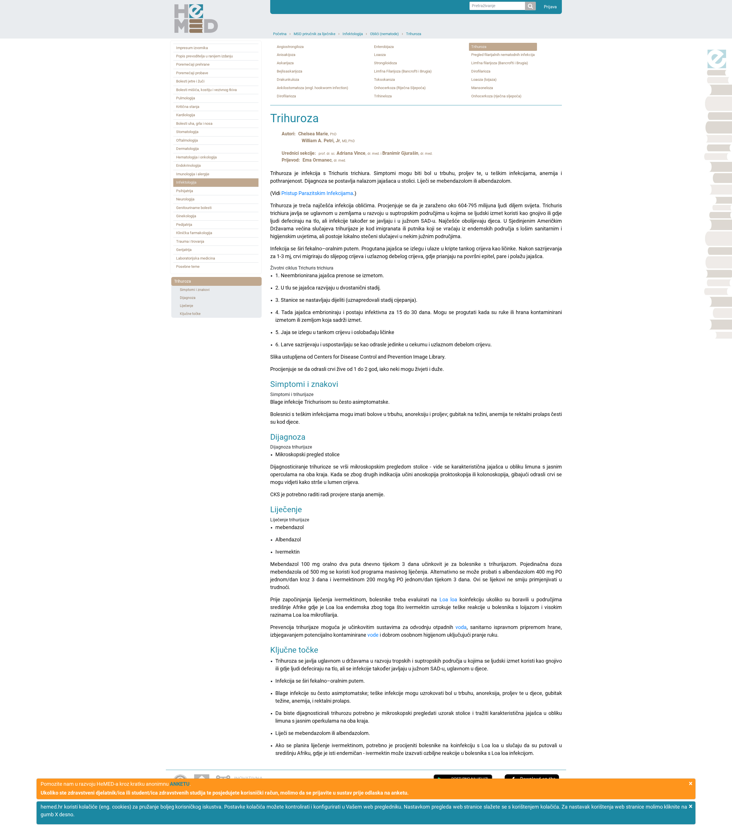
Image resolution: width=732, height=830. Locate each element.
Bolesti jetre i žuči (190, 81)
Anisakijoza (286, 55)
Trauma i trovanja (190, 241)
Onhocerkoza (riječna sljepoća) (496, 96)
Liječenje (186, 306)
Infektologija (353, 34)
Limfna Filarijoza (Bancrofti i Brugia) (403, 71)
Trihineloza (383, 96)
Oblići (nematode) (384, 34)
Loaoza (380, 55)
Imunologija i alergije (192, 174)
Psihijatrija (184, 191)
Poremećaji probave (192, 73)
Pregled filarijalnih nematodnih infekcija (503, 55)
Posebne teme (188, 266)
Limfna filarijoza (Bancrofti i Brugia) (499, 63)
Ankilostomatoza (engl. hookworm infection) (312, 88)
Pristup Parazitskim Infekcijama (317, 193)
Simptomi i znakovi (195, 290)
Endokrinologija (188, 165)
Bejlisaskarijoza (289, 71)
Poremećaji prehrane (193, 64)
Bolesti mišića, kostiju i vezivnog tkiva (206, 90)
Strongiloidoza (385, 63)
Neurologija (185, 199)
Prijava (550, 6)
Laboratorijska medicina (195, 258)
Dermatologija (187, 148)
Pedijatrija (184, 224)
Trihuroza (413, 34)
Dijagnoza (188, 298)
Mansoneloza (482, 88)
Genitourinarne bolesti (194, 208)
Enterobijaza (384, 47)
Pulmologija (185, 98)
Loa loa (448, 599)
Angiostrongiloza (290, 47)
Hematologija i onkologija (196, 157)
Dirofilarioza (286, 96)
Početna (280, 34)
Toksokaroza (384, 79)
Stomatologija (187, 132)
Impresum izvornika (192, 48)
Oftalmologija (187, 140)
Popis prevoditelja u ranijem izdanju (204, 56)
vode (373, 635)
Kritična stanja (187, 106)
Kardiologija (185, 115)
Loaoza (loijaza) (484, 79)
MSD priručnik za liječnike (314, 34)
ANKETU (180, 784)
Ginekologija (186, 216)
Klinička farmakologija (194, 233)
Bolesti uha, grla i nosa (194, 123)
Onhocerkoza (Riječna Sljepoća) (400, 88)
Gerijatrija (184, 250)
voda (461, 627)
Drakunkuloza (288, 79)
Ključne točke (190, 314)
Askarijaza (285, 63)
